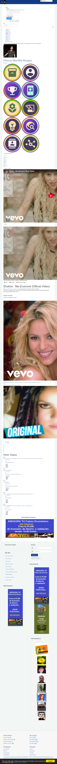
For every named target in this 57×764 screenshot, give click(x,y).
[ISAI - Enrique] (41, 688)
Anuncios (32, 751)
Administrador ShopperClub (12, 486)
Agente (6, 63)
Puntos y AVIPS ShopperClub (11, 572)
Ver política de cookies (20, 762)
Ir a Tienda (6, 749)
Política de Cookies (8, 739)
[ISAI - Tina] (41, 660)
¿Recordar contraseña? (36, 558)
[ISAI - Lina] (41, 697)
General (17, 289)
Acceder (9, 18)
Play (6, 282)
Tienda (31, 753)
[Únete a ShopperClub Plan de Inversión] (30, 528)
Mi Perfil (32, 737)
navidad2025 (6, 482)
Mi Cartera (32, 743)
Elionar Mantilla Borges (17, 60)
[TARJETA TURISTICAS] (41, 649)
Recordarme (10, 16)
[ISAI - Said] (41, 678)
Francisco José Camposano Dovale (13, 474)
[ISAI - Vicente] (41, 706)
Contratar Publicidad (9, 569)
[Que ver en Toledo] (41, 619)
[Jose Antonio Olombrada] (15, 607)
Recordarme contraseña (14, 21)
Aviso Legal (7, 561)
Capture (12, 282)
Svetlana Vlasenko (10, 462)
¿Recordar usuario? (35, 557)
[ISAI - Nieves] (41, 669)
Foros (31, 749)
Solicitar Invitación (9, 564)
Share (7, 441)
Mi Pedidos (33, 739)
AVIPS (5, 751)
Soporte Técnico (7, 743)
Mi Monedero (33, 741)
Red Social (32, 755)
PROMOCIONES (8, 574)
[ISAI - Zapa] (41, 715)
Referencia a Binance (7, 470)
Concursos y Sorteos (9, 577)
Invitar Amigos (8, 566)
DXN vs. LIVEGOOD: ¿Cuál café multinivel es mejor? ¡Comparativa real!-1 (18, 494)
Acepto (50, 761)
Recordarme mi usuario (14, 20)
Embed (7, 443)
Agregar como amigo (8, 153)
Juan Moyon (8, 498)
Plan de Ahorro (8, 558)
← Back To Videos (7, 168)
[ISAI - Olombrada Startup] (41, 585)
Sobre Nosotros (7, 741)
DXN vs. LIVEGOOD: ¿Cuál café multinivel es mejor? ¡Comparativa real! (17, 505)
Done (5, 224)
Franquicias (6, 753)
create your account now (19, 10)
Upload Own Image (21, 282)
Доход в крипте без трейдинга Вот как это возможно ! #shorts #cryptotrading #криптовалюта (23, 458)
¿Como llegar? (8, 580)
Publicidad (6, 755)
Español (44, 0)
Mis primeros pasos (9, 556)
